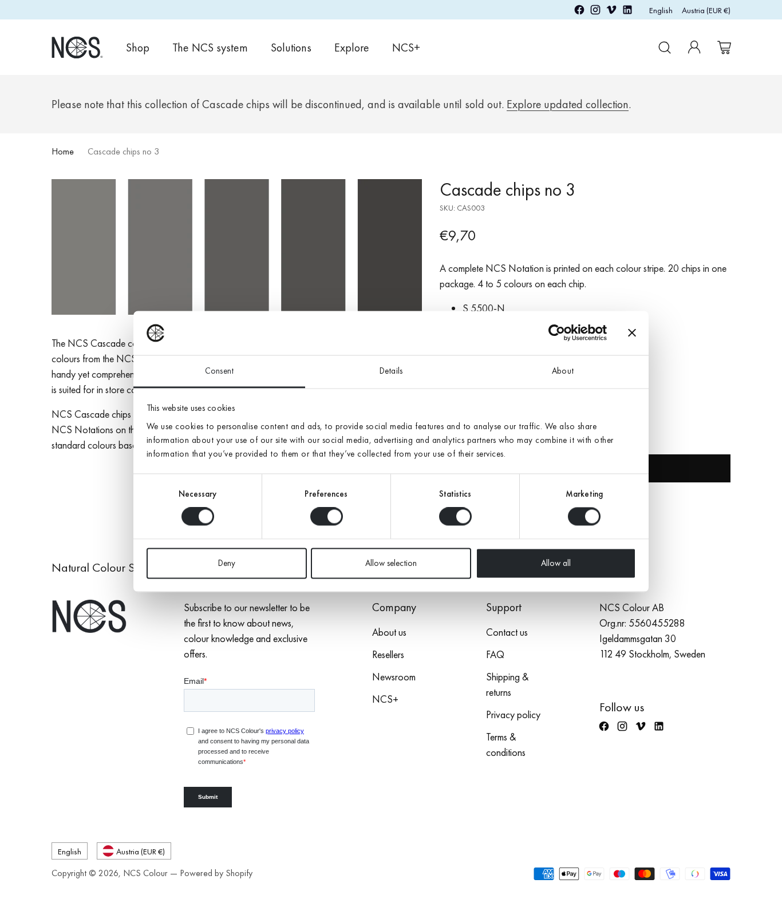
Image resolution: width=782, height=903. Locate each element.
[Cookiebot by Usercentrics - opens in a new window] (557, 333)
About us (389, 632)
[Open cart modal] (724, 47)
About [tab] (563, 371)
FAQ (495, 654)
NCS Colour (145, 873)
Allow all (556, 563)
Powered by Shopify (216, 873)
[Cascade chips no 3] (237, 247)
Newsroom (394, 676)
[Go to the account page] (694, 47)
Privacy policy (513, 714)
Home (63, 151)
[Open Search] (665, 47)
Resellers (388, 654)
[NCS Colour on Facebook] (579, 11)
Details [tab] (391, 371)
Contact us (507, 632)
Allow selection (391, 563)
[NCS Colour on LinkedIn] (627, 11)
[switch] (326, 517)
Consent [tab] (219, 371)
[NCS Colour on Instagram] (595, 11)
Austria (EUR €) (706, 10)
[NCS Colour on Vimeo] (611, 11)
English (661, 10)
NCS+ (385, 699)
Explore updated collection (568, 104)
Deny (226, 563)
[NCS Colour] (77, 47)
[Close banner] (632, 333)
